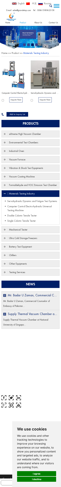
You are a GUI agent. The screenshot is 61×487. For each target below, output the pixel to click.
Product (23, 23)
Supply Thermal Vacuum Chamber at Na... (33, 314)
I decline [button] (36, 479)
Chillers (12, 255)
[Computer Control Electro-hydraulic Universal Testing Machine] (16, 74)
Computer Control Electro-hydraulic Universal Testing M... (16, 93)
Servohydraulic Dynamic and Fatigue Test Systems (45, 93)
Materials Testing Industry (36, 53)
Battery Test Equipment (20, 247)
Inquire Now (16, 100)
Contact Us (53, 23)
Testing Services (17, 272)
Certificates (7, 372)
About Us (38, 23)
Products (30, 123)
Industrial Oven (16, 151)
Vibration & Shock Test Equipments (26, 168)
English (21, 3)
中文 (34, 3)
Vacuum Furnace (17, 159)
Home (7, 23)
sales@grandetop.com (22, 10)
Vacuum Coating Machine (22, 176)
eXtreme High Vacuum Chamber (25, 134)
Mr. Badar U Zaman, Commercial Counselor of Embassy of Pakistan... (26, 303)
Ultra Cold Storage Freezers (23, 238)
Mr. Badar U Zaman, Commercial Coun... (33, 295)
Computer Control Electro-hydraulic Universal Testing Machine (29, 208)
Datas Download (9, 367)
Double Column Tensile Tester (22, 215)
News (30, 284)
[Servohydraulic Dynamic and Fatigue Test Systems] (45, 74)
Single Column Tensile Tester (21, 221)
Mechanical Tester (18, 230)
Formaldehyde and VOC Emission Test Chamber (33, 185)
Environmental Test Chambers (23, 142)
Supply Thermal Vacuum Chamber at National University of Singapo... (25, 322)
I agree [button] (36, 473)
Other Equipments (18, 264)
